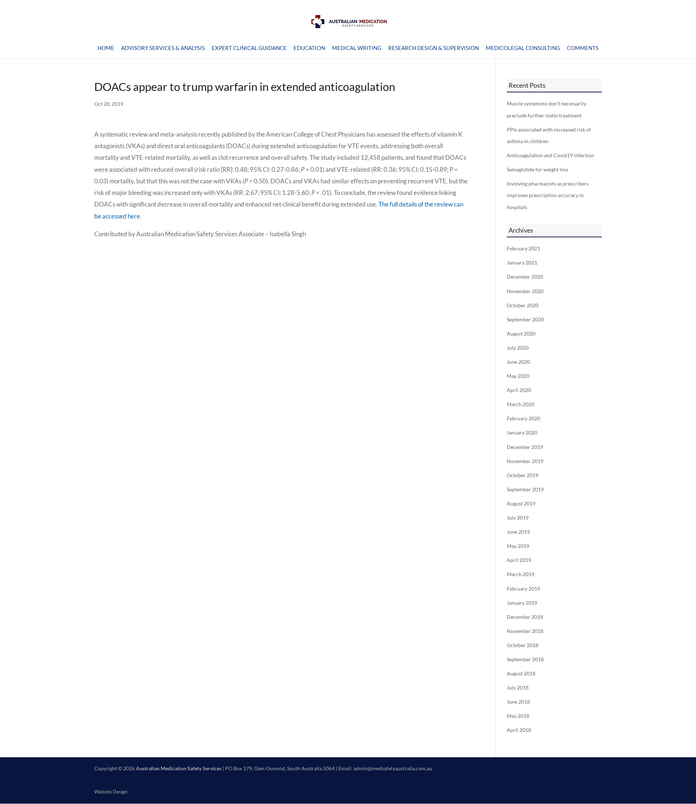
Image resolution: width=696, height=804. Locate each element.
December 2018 (525, 617)
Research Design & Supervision (433, 48)
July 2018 (518, 688)
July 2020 (518, 348)
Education (309, 48)
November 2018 (525, 631)
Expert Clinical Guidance (249, 48)
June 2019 (518, 532)
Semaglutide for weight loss (537, 169)
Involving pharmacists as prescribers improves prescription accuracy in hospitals (548, 195)
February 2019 (523, 589)
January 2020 (522, 433)
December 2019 (525, 447)
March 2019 (520, 574)
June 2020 (518, 362)
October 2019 (522, 475)
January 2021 (522, 263)
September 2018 (525, 659)
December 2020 (525, 277)
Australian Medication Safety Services (178, 768)
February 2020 (523, 418)
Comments (582, 48)
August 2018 (521, 673)
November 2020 (525, 291)
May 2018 (518, 716)
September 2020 (525, 319)
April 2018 (519, 730)
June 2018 (518, 702)
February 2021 (523, 248)
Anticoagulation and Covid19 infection (550, 155)
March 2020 (520, 404)
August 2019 (521, 504)
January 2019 (522, 603)
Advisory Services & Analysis (163, 48)
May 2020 (518, 376)
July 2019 (518, 518)
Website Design (110, 792)
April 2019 (519, 560)
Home (106, 48)
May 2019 (518, 546)
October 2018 (522, 645)
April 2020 (519, 390)
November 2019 (525, 461)
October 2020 (522, 305)
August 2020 (521, 334)
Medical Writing (356, 48)
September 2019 (525, 489)
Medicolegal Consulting (523, 48)
